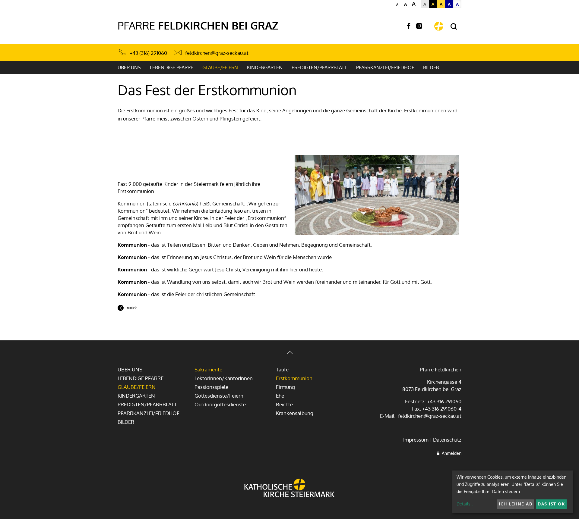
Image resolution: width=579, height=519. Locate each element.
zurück (132, 308)
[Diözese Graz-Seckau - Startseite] (438, 26)
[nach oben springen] (289, 353)
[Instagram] (419, 26)
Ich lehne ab (515, 503)
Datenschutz (447, 439)
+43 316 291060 (444, 401)
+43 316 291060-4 (441, 408)
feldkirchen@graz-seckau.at (216, 53)
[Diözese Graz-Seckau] (289, 488)
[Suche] (454, 26)
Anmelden (450, 453)
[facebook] (408, 26)
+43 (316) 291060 (148, 53)
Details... (465, 503)
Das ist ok (551, 503)
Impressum (416, 439)
